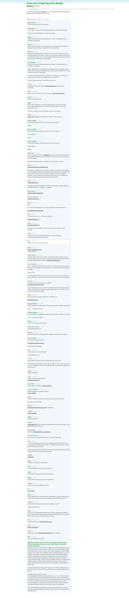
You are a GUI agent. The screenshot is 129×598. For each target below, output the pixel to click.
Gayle (29, 321)
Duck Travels (31, 491)
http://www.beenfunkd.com (54, 260)
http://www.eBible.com (50, 86)
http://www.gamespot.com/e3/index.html (38, 167)
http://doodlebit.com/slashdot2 (35, 193)
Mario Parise (32, 22)
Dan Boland (31, 62)
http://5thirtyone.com (33, 300)
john (29, 460)
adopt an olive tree (47, 385)
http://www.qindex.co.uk (46, 521)
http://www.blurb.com (33, 182)
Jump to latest (44, 19)
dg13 (29, 472)
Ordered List (47, 155)
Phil (29, 536)
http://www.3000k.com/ (33, 219)
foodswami (31, 28)
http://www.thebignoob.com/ (35, 249)
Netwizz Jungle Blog (33, 527)
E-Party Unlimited (32, 413)
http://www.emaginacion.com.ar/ (36, 343)
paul (29, 233)
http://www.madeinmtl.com (45, 533)
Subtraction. (31, 457)
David (29, 44)
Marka (30, 417)
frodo (29, 494)
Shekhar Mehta (32, 303)
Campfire (43, 11)
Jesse (29, 37)
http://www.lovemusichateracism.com (37, 407)
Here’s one (30, 117)
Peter (29, 102)
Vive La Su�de (32, 393)
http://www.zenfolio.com (34, 225)
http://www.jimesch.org (33, 198)
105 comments (33, 9)
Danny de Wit (32, 120)
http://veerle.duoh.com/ (58, 93)
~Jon (29, 371)
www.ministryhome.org (33, 380)
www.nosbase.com (32, 424)
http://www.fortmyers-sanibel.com (42, 432)
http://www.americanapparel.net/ (36, 284)
